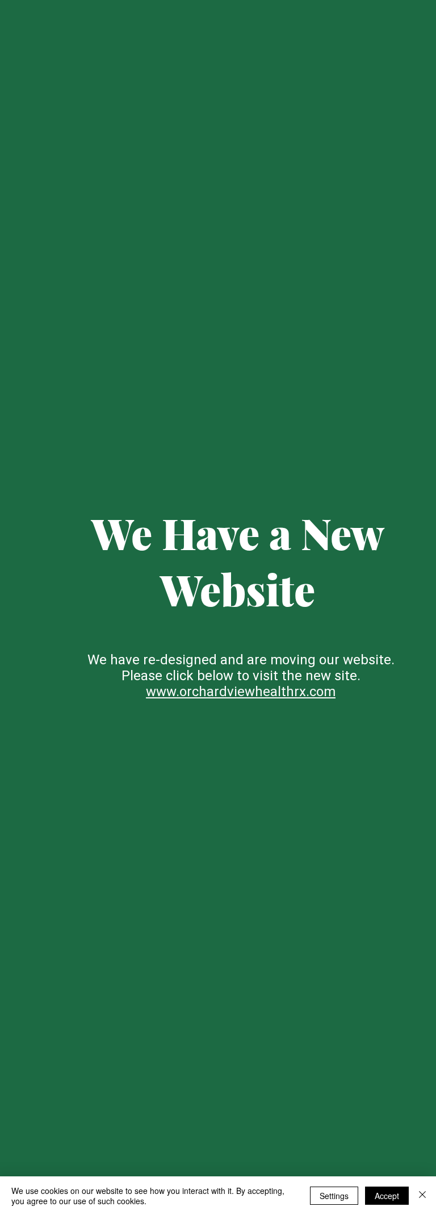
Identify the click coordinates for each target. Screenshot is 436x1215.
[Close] (422, 1195)
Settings (334, 1195)
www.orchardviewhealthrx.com (241, 692)
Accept (387, 1195)
